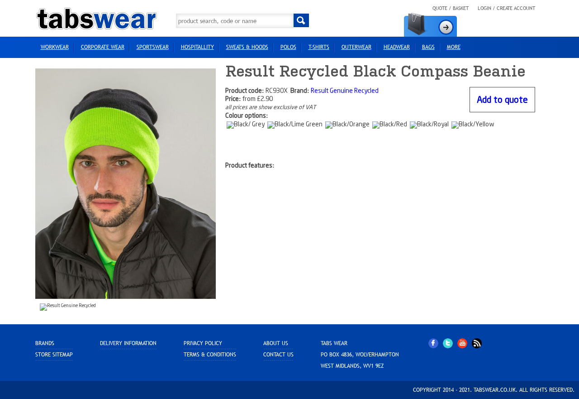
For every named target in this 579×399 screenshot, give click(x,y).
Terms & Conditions (210, 355)
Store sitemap (54, 355)
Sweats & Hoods (247, 47)
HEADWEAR (397, 47)
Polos (288, 47)
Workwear (55, 47)
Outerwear (356, 47)
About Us (275, 343)
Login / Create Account (506, 8)
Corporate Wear (102, 47)
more (453, 47)
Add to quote (502, 100)
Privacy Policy (203, 343)
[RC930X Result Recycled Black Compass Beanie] (125, 183)
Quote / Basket (450, 8)
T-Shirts (318, 47)
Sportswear (153, 47)
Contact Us (278, 355)
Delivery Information (128, 343)
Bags (428, 47)
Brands (44, 343)
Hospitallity (197, 47)
